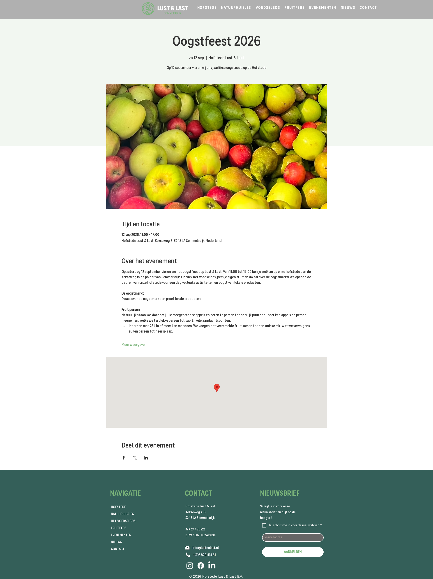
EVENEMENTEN (121, 535)
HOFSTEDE (118, 507)
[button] (207, 8)
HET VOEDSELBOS (123, 521)
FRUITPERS (118, 528)
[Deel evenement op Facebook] (124, 457)
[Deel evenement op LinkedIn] (146, 457)
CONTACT (117, 549)
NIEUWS (116, 542)
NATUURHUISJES (122, 514)
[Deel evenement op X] (135, 457)
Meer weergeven (134, 345)
